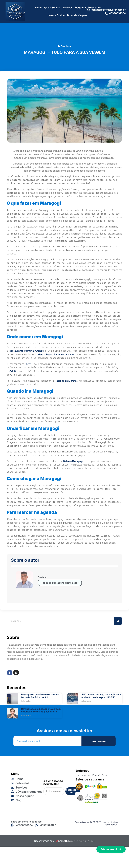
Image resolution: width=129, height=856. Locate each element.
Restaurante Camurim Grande (26, 350)
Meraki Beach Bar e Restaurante (56, 354)
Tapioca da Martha (66, 380)
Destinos (66, 46)
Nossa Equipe (56, 15)
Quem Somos (52, 7)
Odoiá (12, 371)
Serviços (67, 7)
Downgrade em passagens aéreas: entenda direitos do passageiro (41, 710)
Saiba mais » (26, 701)
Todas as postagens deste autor (59, 582)
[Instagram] (16, 672)
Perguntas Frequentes (88, 7)
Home (38, 7)
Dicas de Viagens (77, 15)
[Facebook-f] (9, 672)
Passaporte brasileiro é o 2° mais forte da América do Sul (40, 696)
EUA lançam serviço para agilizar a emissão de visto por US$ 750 (101, 696)
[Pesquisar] (118, 621)
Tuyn (28, 364)
